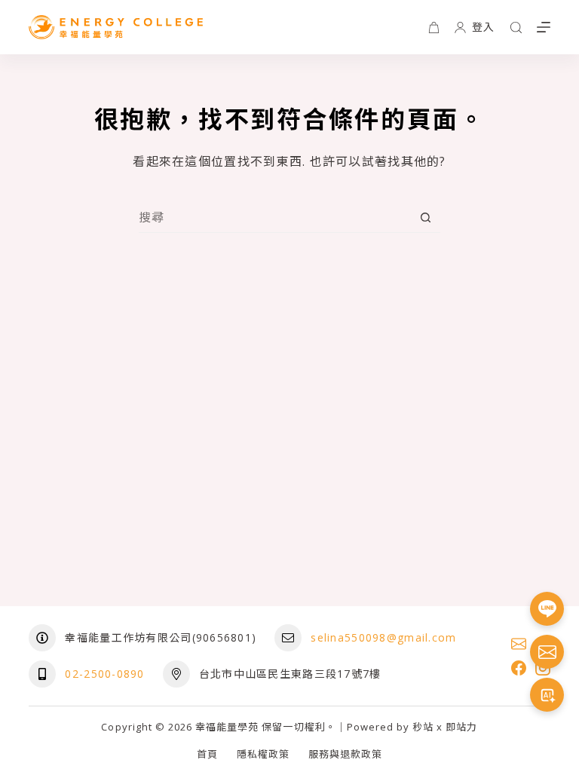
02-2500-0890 (104, 673)
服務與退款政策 (345, 754)
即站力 (461, 727)
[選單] (543, 27)
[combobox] (275, 217)
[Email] (518, 643)
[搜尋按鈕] (425, 217)
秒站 (422, 727)
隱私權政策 (263, 754)
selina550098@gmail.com (383, 637)
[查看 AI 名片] (547, 695)
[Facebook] (518, 668)
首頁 (207, 754)
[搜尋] (516, 27)
